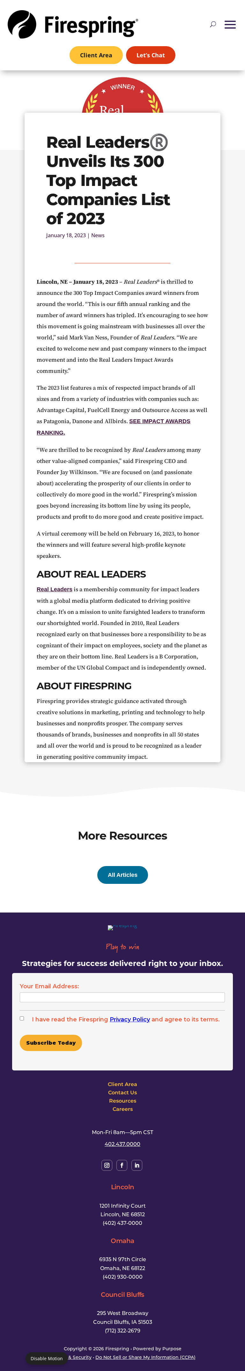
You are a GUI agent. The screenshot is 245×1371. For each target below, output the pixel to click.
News (98, 235)
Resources (122, 1101)
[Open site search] (213, 24)
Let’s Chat (151, 55)
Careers (123, 1109)
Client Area (96, 55)
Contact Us (122, 1092)
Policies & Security (70, 1357)
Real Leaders (54, 589)
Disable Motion (47, 1358)
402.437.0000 (122, 1143)
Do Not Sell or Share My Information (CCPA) (145, 1357)
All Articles (122, 875)
